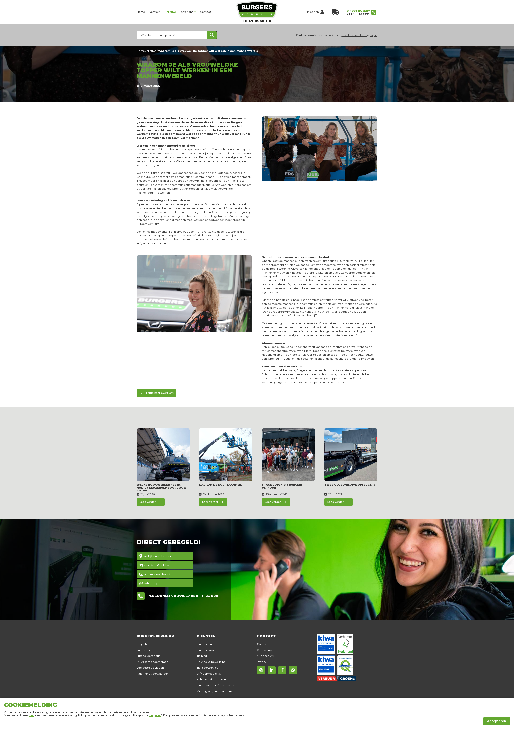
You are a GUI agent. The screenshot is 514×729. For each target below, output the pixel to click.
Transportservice (207, 667)
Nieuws (172, 11)
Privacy (261, 661)
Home (141, 11)
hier (31, 715)
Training (202, 655)
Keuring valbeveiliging (211, 661)
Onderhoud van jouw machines (217, 685)
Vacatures (143, 650)
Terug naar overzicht (160, 392)
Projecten (143, 644)
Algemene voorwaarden (153, 673)
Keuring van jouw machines (214, 691)
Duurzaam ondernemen (152, 661)
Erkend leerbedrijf (148, 655)
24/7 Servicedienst (209, 673)
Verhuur (154, 11)
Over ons (187, 11)
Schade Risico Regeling (212, 679)
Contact (205, 11)
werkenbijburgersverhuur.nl (280, 382)
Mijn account (265, 655)
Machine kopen (207, 650)
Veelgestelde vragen (150, 667)
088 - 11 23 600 (357, 13)
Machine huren (206, 644)
